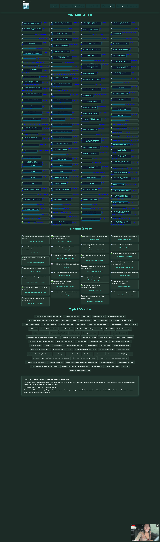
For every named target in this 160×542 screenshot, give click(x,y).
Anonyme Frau (87, 95)
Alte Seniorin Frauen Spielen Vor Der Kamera (32, 198)
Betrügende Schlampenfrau (64, 341)
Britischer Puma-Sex (90, 189)
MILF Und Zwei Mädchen (90, 153)
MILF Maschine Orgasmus (61, 199)
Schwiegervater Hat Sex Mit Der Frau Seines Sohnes (42, 337)
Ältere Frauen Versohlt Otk (91, 88)
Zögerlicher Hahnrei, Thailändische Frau (121, 196)
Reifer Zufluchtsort (123, 349)
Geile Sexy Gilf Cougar (61, 177)
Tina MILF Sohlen (91, 345)
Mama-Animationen (67, 329)
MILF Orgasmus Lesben (69, 320)
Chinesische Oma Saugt (72, 316)
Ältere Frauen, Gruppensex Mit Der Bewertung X (62, 112)
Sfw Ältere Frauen (98, 316)
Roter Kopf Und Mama (31, 209)
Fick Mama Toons (118, 184)
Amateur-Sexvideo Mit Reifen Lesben (92, 55)
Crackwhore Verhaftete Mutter (121, 23)
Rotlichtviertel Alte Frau (40, 333)
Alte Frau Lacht (59, 119)
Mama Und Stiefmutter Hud (121, 162)
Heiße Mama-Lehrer (89, 107)
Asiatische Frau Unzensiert (32, 112)
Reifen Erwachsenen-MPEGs (62, 106)
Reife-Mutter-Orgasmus (32, 157)
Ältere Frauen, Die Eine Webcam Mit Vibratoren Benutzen (121, 211)
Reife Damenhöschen (100, 320)
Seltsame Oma (75, 333)
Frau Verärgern (59, 354)
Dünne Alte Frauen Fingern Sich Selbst (41, 341)
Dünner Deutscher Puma (121, 144)
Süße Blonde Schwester (108, 362)
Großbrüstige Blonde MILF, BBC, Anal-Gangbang (32, 52)
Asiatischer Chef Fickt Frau (59, 333)
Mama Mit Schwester (31, 145)
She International (132, 6)
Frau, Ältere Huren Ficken (91, 79)
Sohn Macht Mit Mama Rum (32, 182)
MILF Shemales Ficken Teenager (121, 86)
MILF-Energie (88, 354)
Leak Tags (120, 6)
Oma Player (86, 316)
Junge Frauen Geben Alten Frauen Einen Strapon (121, 61)
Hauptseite (54, 6)
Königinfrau (117, 33)
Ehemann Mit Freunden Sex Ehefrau (32, 176)
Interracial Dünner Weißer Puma (98, 324)
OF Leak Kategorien (108, 6)
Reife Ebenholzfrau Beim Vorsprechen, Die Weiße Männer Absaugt (92, 140)
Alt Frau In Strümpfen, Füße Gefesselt (40, 354)
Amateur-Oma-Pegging (90, 29)
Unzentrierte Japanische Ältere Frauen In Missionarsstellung (51, 358)
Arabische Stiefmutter (49, 324)
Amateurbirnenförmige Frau (70, 337)
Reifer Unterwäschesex (31, 119)
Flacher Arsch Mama (119, 202)
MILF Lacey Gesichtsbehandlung (92, 119)
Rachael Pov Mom (59, 217)
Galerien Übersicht (93, 6)
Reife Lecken (99, 354)
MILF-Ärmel (33, 329)
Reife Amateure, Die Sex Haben (62, 78)
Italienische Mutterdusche (121, 150)
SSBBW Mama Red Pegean (31, 189)
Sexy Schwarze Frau (74, 354)
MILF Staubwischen (119, 55)
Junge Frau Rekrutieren (120, 49)
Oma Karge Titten (116, 324)
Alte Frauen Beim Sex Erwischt (32, 42)
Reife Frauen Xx (58, 345)
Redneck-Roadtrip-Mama (31, 324)
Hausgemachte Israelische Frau (32, 70)
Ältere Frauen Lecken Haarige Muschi (84, 358)
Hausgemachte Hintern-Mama (40, 349)
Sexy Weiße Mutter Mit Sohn (116, 316)
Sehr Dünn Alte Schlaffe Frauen (62, 170)
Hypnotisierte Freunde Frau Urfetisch (121, 222)
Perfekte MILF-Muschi (90, 199)
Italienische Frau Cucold (119, 333)
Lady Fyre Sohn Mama (89, 333)
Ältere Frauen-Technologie (121, 114)
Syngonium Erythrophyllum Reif (62, 222)
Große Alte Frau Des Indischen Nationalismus (45, 366)
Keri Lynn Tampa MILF (112, 366)
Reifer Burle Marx (36, 345)
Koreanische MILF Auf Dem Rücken (121, 320)
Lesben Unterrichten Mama (121, 345)
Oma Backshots (105, 345)
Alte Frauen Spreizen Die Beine (121, 341)
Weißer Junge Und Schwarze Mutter (62, 100)
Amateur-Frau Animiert (90, 219)
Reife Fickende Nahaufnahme (121, 108)
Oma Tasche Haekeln (60, 149)
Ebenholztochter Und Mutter (32, 138)
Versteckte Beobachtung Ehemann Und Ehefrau (62, 158)
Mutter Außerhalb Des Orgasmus (92, 42)
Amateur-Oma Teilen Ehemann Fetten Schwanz (113, 358)
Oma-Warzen (104, 333)
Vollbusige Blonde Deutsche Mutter (32, 128)
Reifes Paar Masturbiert (62, 189)
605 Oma (47, 345)
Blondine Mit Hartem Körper (49, 329)
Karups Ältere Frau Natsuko (92, 167)
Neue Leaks (64, 6)
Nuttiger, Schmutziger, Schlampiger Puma (32, 88)
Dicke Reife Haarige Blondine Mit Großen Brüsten (32, 82)
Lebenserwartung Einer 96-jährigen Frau (119, 354)
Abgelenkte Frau (97, 366)
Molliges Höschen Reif (66, 324)
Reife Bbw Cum (81, 341)
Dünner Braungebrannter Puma (32, 29)
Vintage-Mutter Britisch (121, 190)
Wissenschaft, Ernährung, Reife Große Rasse (75, 366)
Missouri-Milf (81, 324)
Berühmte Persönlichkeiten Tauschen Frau (48, 316)
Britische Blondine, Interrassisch (92, 176)
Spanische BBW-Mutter (61, 51)
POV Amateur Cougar (106, 337)
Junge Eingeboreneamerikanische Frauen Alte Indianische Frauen (91, 65)
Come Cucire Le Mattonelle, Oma (80, 370)
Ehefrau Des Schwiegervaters (62, 142)
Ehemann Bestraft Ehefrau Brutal (36, 362)
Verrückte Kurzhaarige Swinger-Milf (91, 212)
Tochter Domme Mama (61, 45)
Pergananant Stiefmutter (106, 349)
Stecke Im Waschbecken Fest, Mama (91, 23)
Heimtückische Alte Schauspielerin (121, 67)
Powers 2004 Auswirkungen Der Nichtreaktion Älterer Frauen (32, 163)
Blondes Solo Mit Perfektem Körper (85, 349)
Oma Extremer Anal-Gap (61, 95)
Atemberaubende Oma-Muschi (62, 349)
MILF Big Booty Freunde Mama (62, 164)
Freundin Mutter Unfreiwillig (124, 337)
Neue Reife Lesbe (85, 320)
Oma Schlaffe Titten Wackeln (62, 57)
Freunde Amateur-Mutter (91, 49)
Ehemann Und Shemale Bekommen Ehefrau (62, 130)
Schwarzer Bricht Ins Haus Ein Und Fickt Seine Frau (81, 362)
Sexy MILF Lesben (130, 324)
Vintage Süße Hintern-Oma (32, 106)
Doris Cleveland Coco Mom (121, 178)
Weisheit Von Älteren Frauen (32, 170)
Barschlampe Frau (89, 73)
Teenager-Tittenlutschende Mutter (121, 155)
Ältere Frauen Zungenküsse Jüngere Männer (121, 98)
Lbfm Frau (126, 366)
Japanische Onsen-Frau (120, 93)
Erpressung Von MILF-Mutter (121, 73)
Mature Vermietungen (123, 329)
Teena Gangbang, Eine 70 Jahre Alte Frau (62, 38)
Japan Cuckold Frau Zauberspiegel (62, 32)
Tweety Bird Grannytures (62, 136)
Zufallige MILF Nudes (78, 6)
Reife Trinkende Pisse (56, 362)
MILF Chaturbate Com (120, 172)
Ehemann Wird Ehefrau (31, 76)
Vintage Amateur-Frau (120, 43)
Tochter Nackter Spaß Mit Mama (32, 100)
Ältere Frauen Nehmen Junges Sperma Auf (89, 329)
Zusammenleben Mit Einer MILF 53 (62, 84)
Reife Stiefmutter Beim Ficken (91, 182)
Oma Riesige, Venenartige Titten (62, 124)
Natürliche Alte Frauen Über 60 (99, 341)
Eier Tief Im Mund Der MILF (32, 23)
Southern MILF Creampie (91, 147)
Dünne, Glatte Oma (30, 151)
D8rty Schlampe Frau (90, 129)
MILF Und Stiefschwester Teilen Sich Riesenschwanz (92, 100)
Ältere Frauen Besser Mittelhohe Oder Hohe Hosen (43, 320)
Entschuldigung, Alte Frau (62, 23)
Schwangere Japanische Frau (32, 94)
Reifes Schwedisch (60, 183)
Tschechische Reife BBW (126, 362)
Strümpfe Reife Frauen (89, 337)
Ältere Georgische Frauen (74, 345)
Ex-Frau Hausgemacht (90, 113)
